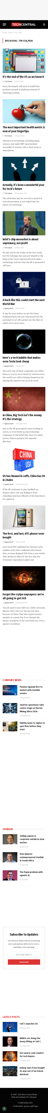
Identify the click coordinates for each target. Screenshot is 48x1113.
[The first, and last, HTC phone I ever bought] (24, 517)
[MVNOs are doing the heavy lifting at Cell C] (10, 1041)
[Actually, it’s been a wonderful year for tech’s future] (24, 169)
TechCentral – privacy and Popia (25, 1106)
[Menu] (4, 24)
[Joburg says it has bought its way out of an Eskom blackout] (10, 1071)
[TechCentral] (24, 24)
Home (5, 32)
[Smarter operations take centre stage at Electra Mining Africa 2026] (10, 708)
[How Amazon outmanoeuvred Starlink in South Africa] (10, 857)
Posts (10, 32)
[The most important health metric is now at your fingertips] (24, 111)
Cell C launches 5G (29, 1023)
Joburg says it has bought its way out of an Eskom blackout (32, 1071)
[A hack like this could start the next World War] (24, 284)
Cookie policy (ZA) (25, 1102)
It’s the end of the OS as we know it (23, 77)
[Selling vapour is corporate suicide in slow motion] (10, 839)
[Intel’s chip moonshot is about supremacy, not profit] (24, 223)
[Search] (44, 24)
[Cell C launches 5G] (10, 1027)
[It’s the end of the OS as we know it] (24, 61)
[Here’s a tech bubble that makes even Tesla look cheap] (24, 341)
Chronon (33, 1097)
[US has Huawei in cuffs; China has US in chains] (24, 460)
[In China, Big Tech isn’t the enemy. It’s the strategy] (24, 399)
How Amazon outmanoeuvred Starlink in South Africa (32, 857)
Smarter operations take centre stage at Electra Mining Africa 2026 (32, 708)
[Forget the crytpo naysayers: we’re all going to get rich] (24, 578)
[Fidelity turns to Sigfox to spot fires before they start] (10, 726)
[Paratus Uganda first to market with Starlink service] (10, 690)
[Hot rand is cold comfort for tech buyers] (10, 1056)
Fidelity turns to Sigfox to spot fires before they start (32, 726)
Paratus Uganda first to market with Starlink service (31, 690)
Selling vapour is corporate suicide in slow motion (32, 839)
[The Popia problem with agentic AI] (10, 875)
